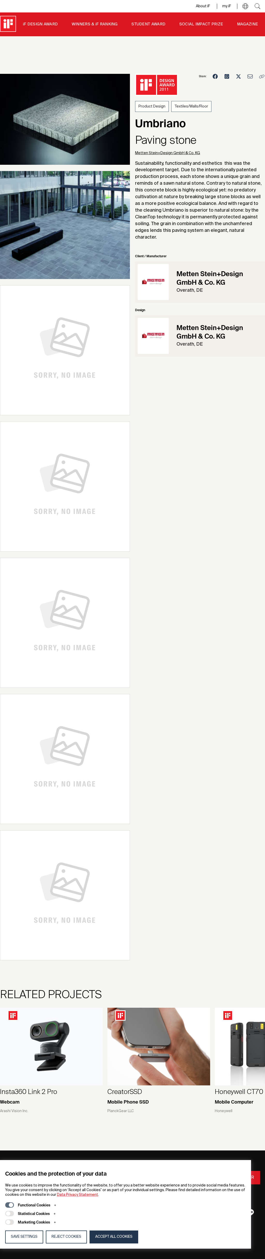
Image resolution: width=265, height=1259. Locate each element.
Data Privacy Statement (77, 1195)
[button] (245, 6)
